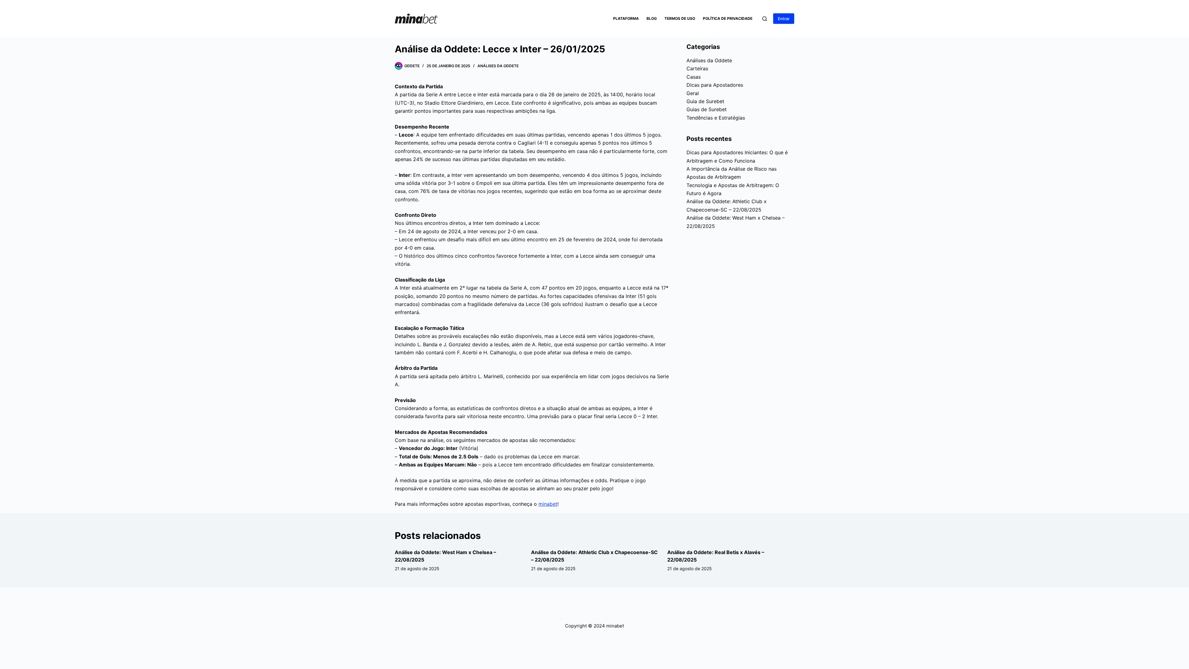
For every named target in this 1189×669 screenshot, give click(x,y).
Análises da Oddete (498, 65)
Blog (652, 18)
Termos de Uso (679, 18)
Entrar (784, 18)
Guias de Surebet (706, 109)
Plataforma (626, 18)
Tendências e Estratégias (715, 118)
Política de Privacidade (727, 18)
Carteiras (697, 68)
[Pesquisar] (764, 18)
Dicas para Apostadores (714, 85)
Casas (693, 77)
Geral (692, 93)
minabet (547, 504)
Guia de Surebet (705, 101)
